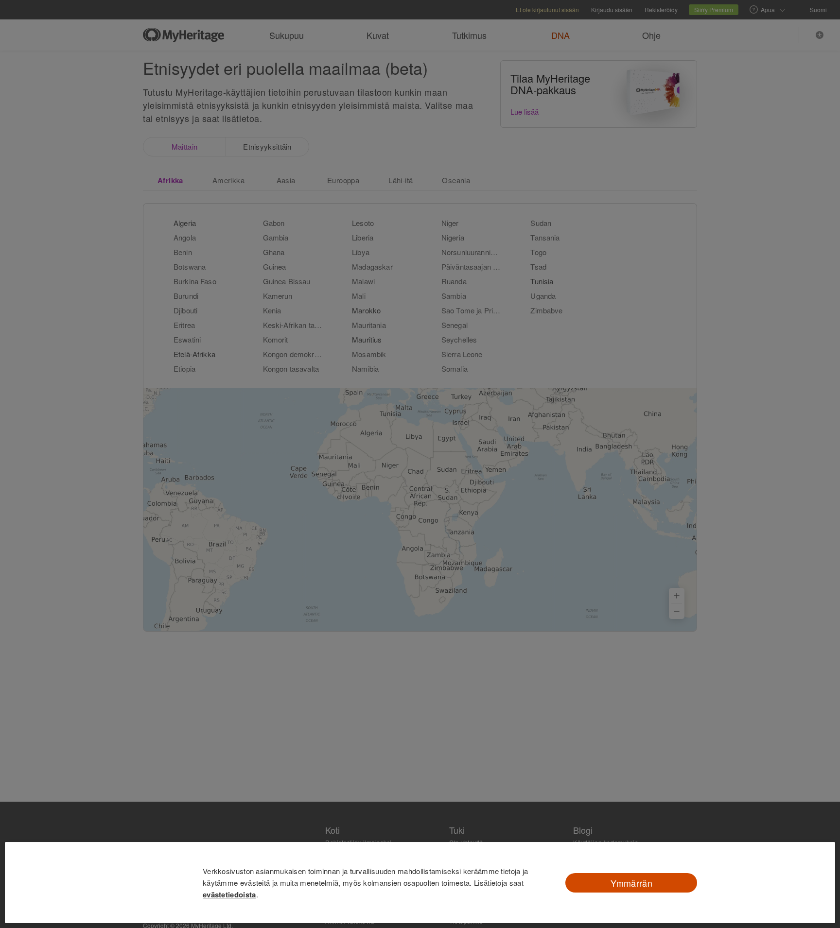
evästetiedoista (229, 894)
